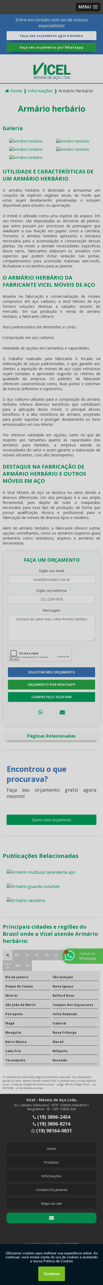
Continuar (52, 1274)
